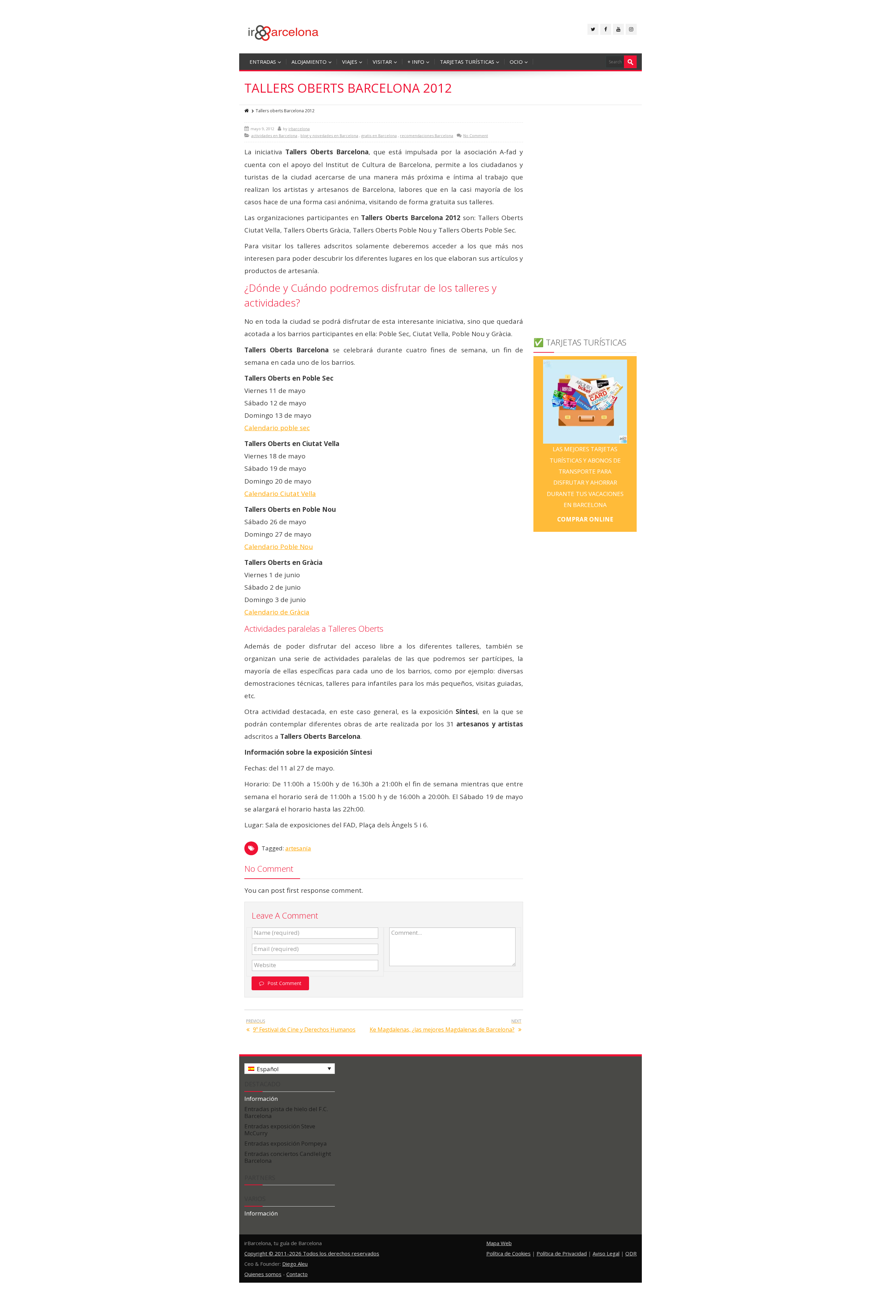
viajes (349, 61)
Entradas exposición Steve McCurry (279, 1129)
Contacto (297, 1274)
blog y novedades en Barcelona (329, 135)
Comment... (406, 932)
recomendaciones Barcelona (426, 135)
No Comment (475, 135)
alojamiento (309, 61)
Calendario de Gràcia (276, 612)
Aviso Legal (606, 1253)
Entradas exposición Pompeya (285, 1143)
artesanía (298, 848)
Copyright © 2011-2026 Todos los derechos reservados (311, 1253)
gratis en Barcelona (379, 135)
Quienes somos (263, 1274)
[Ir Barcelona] (283, 32)
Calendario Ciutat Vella (280, 493)
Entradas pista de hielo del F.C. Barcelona (286, 1112)
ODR (631, 1253)
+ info (415, 61)
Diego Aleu (295, 1263)
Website (265, 965)
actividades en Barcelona (274, 135)
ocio (516, 61)
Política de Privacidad (562, 1253)
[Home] (247, 111)
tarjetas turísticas (467, 61)
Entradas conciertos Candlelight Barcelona (287, 1157)
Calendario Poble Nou (278, 546)
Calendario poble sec (277, 427)
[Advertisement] (585, 225)
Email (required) (276, 948)
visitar (382, 61)
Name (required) (276, 932)
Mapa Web (499, 1243)
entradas (263, 61)
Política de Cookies (508, 1253)
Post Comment (284, 983)
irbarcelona (299, 128)
